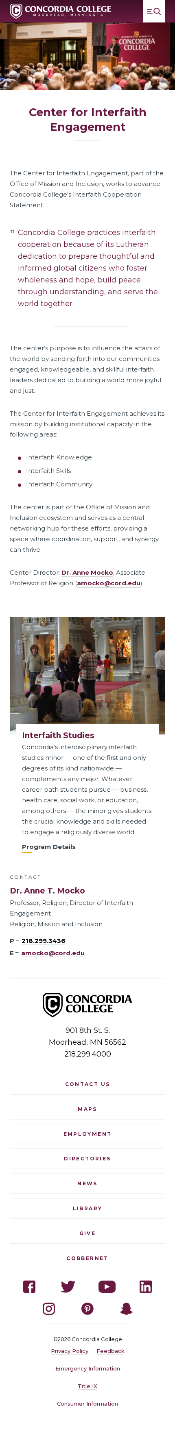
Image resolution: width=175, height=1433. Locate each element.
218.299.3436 (44, 941)
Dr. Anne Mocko (87, 572)
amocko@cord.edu (108, 583)
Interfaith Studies (58, 735)
